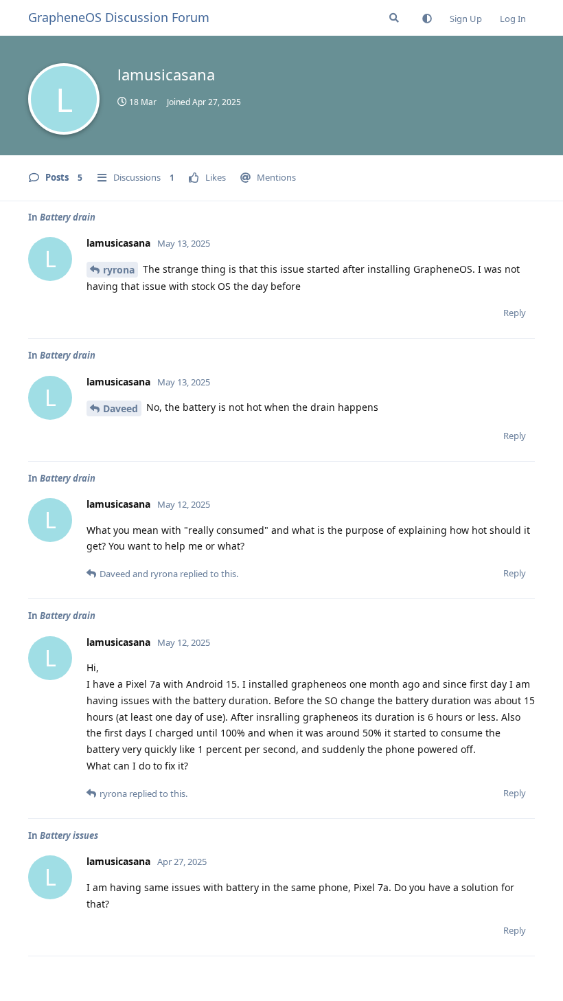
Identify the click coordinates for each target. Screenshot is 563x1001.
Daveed (120, 408)
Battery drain (67, 217)
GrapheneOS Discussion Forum (118, 17)
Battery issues (69, 835)
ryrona (119, 269)
